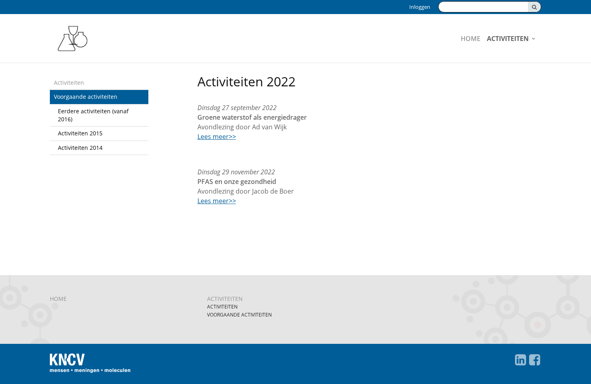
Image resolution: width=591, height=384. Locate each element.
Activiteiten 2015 (80, 133)
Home (470, 38)
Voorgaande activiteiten (85, 96)
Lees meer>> (216, 136)
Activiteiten (508, 38)
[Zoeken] (534, 7)
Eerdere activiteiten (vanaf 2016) (93, 115)
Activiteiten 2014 (80, 147)
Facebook (534, 359)
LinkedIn (520, 359)
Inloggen (419, 6)
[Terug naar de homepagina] (125, 38)
